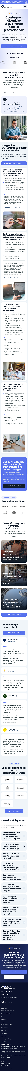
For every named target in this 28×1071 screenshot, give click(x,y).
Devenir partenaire (6, 1017)
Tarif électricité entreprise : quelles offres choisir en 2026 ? (13, 1052)
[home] (6, 6)
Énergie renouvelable (6, 1024)
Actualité (3, 1041)
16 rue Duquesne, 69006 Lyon (9, 997)
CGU (2, 1061)
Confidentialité (5, 1065)
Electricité (3, 1036)
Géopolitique (4, 1027)
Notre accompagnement (7, 1010)
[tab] (10, 93)
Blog (2, 1022)
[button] (25, 6)
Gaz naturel (4, 1033)
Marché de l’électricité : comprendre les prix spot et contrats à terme (13, 1056)
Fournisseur (4, 1030)
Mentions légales (5, 1063)
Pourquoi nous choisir (6, 1013)
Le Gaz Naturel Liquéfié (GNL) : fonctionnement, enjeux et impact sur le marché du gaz (13, 1047)
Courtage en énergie (6, 1039)
